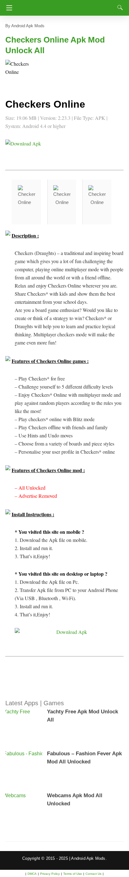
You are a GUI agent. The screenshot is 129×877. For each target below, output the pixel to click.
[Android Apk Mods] (65, 6)
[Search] (118, 7)
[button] (17, 72)
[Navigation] (7, 8)
